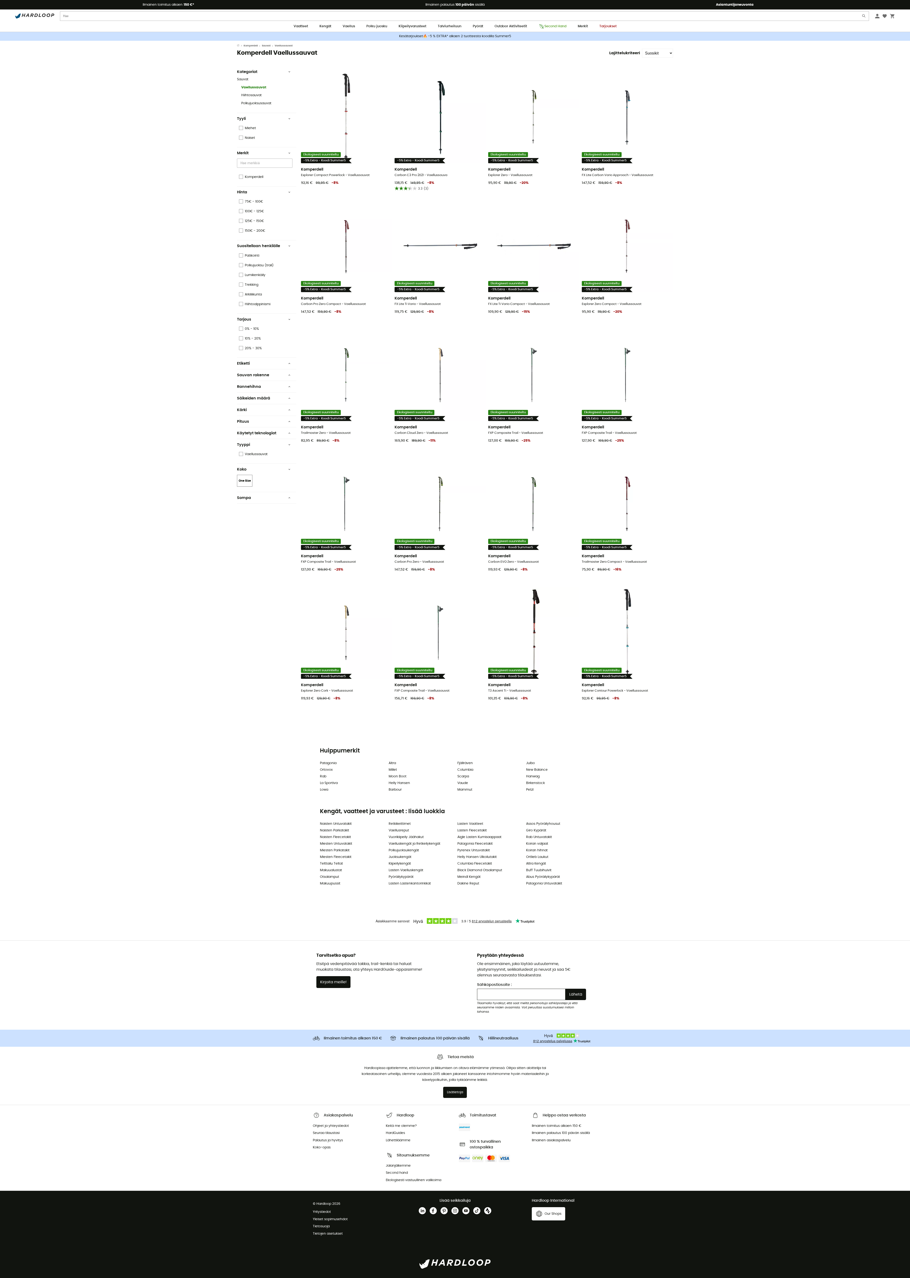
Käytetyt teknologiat (256, 433)
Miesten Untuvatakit (336, 843)
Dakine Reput (468, 883)
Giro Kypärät (536, 830)
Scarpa (463, 776)
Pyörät (478, 26)
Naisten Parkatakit (334, 830)
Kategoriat (247, 72)
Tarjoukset (608, 26)
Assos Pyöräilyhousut (543, 823)
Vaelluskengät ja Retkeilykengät (414, 843)
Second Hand (555, 26)
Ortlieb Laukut (537, 857)
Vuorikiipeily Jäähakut (406, 837)
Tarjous (244, 319)
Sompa (244, 498)
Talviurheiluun (449, 26)
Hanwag (533, 776)
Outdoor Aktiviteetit (511, 26)
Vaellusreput (399, 830)
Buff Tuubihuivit (538, 870)
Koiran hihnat (537, 850)
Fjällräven (465, 763)
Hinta (242, 192)
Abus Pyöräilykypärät (543, 877)
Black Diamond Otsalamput (479, 870)
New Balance (537, 769)
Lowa (324, 789)
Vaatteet (301, 26)
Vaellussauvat (253, 87)
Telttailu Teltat (331, 863)
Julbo (530, 763)
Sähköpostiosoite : (494, 985)
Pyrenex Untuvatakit (473, 850)
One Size (245, 480)
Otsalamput (329, 877)
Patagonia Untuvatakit (544, 883)
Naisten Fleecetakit (335, 837)
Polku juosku (376, 26)
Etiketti (243, 363)
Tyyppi (243, 445)
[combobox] (265, 163)
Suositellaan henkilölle (258, 246)
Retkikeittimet (400, 823)
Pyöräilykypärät (401, 877)
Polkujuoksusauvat (256, 103)
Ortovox (326, 769)
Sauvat (266, 46)
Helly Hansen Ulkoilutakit (477, 857)
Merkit (583, 26)
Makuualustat (331, 870)
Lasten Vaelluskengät (406, 870)
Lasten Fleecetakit (472, 830)
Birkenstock (535, 783)
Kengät (325, 26)
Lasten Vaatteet (470, 823)
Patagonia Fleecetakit (475, 843)
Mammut (464, 789)
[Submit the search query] (864, 17)
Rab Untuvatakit (539, 837)
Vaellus (349, 26)
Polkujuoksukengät (404, 850)
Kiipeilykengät (400, 863)
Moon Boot (397, 776)
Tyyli (241, 119)
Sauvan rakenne (253, 375)
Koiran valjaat (537, 843)
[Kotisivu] (240, 45)
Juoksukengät (400, 857)
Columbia (465, 769)
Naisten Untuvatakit (336, 823)
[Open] (290, 163)
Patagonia (328, 763)
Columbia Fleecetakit (474, 863)
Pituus (243, 421)
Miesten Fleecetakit (335, 857)
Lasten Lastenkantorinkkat (410, 883)
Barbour (395, 789)
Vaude (462, 783)
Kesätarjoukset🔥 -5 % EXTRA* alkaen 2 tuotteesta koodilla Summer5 (455, 36)
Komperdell (251, 46)
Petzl (529, 789)
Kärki (242, 410)
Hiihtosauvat (251, 95)
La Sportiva (329, 783)
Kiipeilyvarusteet (412, 26)
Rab (323, 776)
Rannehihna (249, 387)
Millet (393, 769)
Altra (392, 763)
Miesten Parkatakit (335, 850)
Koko (241, 469)
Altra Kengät (536, 863)
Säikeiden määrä (253, 398)
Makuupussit (330, 883)
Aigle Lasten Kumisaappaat (479, 837)
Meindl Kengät (469, 877)
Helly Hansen (399, 783)
